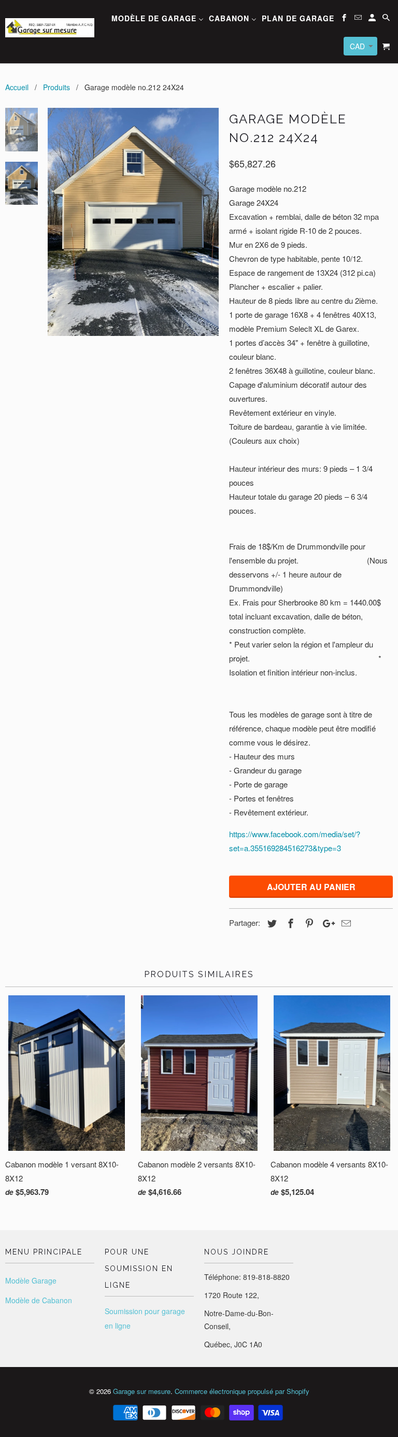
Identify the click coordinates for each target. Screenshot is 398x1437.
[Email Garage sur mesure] (358, 19)
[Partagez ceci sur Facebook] (289, 922)
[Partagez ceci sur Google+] (326, 922)
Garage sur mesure (141, 1391)
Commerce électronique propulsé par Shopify (242, 1391)
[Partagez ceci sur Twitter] (270, 922)
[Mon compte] (372, 19)
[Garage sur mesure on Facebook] (344, 19)
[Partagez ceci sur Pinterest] (308, 922)
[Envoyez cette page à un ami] (344, 922)
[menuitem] (157, 19)
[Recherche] (386, 19)
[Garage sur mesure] (49, 22)
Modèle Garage (30, 1280)
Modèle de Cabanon (38, 1300)
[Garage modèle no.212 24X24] (133, 222)
